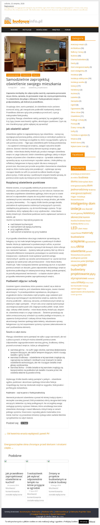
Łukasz (23, 88)
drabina (92, 189)
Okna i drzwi (75, 112)
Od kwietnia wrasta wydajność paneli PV (26, 433)
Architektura (75, 48)
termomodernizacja (79, 285)
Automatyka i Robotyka (30, 512)
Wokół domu (41, 30)
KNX (83, 209)
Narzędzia (75, 101)
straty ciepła (89, 283)
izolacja (76, 208)
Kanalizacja (75, 90)
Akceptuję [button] (83, 521)
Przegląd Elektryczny (40, 514)
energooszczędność (81, 193)
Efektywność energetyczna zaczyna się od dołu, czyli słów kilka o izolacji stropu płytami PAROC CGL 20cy (46, 9)
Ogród (73, 105)
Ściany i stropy (76, 127)
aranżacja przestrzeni (80, 174)
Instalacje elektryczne (79, 78)
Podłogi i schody (77, 120)
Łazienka (74, 97)
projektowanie (42, 88)
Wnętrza (56, 30)
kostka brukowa (78, 220)
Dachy (73, 63)
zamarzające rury (78, 288)
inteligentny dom (83, 203)
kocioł (89, 208)
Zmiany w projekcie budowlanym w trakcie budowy (57, 478)
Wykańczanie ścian (78, 146)
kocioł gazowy (77, 213)
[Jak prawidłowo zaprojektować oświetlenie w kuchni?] (14, 461)
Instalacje (27, 30)
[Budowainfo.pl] (23, 18)
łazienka (90, 291)
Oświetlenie (26, 75)
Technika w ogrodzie (79, 135)
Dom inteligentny (77, 71)
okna (80, 246)
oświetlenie (32, 88)
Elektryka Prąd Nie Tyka (80, 512)
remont (91, 278)
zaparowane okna (79, 291)
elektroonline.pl (61, 512)
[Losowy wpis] (93, 29)
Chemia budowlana (78, 59)
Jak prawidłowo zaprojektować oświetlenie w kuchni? (14, 478)
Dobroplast (83, 181)
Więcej (92, 521)
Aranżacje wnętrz (13, 75)
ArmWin (74, 177)
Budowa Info (47, 512)
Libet (80, 228)
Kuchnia (74, 93)
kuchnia (86, 224)
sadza (73, 282)
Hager (73, 196)
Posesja (74, 124)
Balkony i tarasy (77, 52)
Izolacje (74, 86)
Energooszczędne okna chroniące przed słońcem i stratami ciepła (35, 446)
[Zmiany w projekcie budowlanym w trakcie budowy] (58, 461)
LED (74, 227)
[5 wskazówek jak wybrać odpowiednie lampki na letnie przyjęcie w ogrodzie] (36, 461)
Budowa (14, 30)
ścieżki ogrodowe (76, 294)
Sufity (73, 131)
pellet (82, 261)
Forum (67, 30)
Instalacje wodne (77, 82)
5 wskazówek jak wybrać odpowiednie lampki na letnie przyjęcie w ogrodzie (35, 481)
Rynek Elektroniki (58, 514)
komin (86, 217)
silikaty (80, 282)
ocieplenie (78, 241)
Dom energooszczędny (80, 67)
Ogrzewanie (75, 108)
